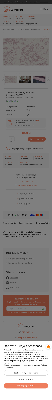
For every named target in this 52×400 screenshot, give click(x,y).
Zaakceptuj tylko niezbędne (26, 373)
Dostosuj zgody (26, 379)
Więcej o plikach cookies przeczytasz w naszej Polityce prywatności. (25, 366)
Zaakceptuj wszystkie (26, 386)
